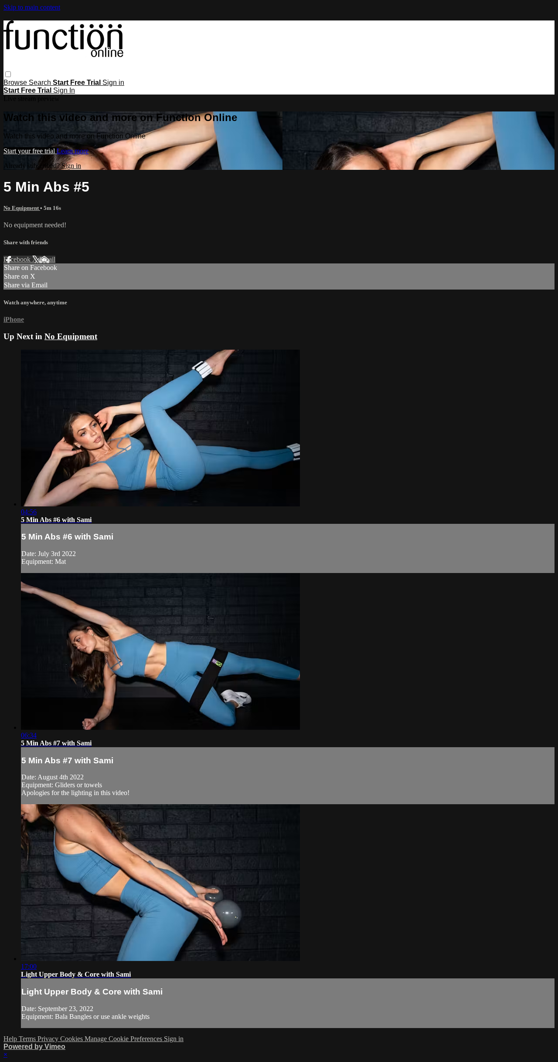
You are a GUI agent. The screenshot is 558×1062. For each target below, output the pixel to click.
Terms (28, 1038)
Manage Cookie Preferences (124, 1038)
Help (11, 1038)
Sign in (113, 82)
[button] (8, 74)
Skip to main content (31, 7)
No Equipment (21, 208)
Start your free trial (30, 151)
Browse (16, 82)
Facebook (17, 259)
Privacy (48, 1038)
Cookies (72, 1038)
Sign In (64, 90)
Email (47, 259)
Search (41, 82)
